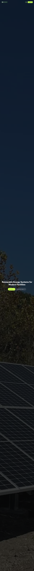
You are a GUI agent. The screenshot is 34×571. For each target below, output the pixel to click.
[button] (26, 2)
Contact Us (30, 2)
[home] (4, 2)
